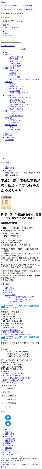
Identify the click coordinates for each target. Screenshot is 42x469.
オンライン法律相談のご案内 (20, 97)
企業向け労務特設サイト (18, 93)
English (7, 33)
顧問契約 (8, 118)
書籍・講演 (9, 68)
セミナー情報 (14, 91)
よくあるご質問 (15, 66)
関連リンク (9, 450)
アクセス (8, 31)
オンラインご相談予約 (18, 465)
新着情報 (8, 432)
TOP (7, 166)
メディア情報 (14, 77)
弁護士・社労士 (11, 125)
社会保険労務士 (15, 129)
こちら (15, 280)
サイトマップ (10, 454)
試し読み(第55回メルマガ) (19, 302)
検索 (23, 48)
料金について (10, 111)
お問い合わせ (10, 137)
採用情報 (8, 36)
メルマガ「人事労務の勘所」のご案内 (24, 79)
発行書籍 (12, 73)
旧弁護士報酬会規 (16, 116)
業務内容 (8, 82)
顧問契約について (16, 120)
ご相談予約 (9, 140)
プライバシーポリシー (13, 452)
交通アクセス (14, 61)
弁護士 (12, 127)
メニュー (11, 46)
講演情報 (12, 75)
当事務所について (12, 54)
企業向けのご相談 (16, 86)
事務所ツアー (14, 64)
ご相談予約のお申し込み (18, 104)
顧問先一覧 (13, 122)
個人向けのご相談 (16, 88)
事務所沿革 (13, 59)
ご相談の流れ (10, 95)
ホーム (7, 52)
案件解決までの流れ (17, 102)
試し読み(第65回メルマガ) (19, 299)
